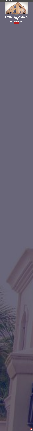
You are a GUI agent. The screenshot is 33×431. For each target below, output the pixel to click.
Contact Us (16, 23)
